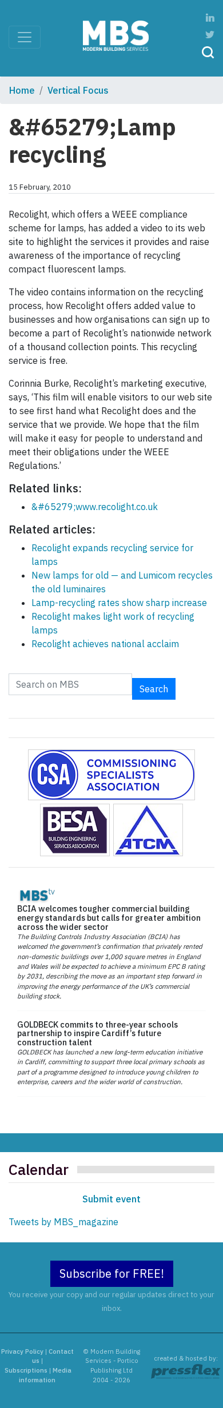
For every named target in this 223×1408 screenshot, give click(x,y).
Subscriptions (26, 1370)
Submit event (111, 1199)
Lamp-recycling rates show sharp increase (119, 602)
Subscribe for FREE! (111, 1273)
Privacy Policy (22, 1351)
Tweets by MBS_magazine (63, 1222)
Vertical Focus (78, 90)
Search (154, 689)
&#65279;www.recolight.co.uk (94, 506)
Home (22, 90)
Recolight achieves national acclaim (105, 643)
